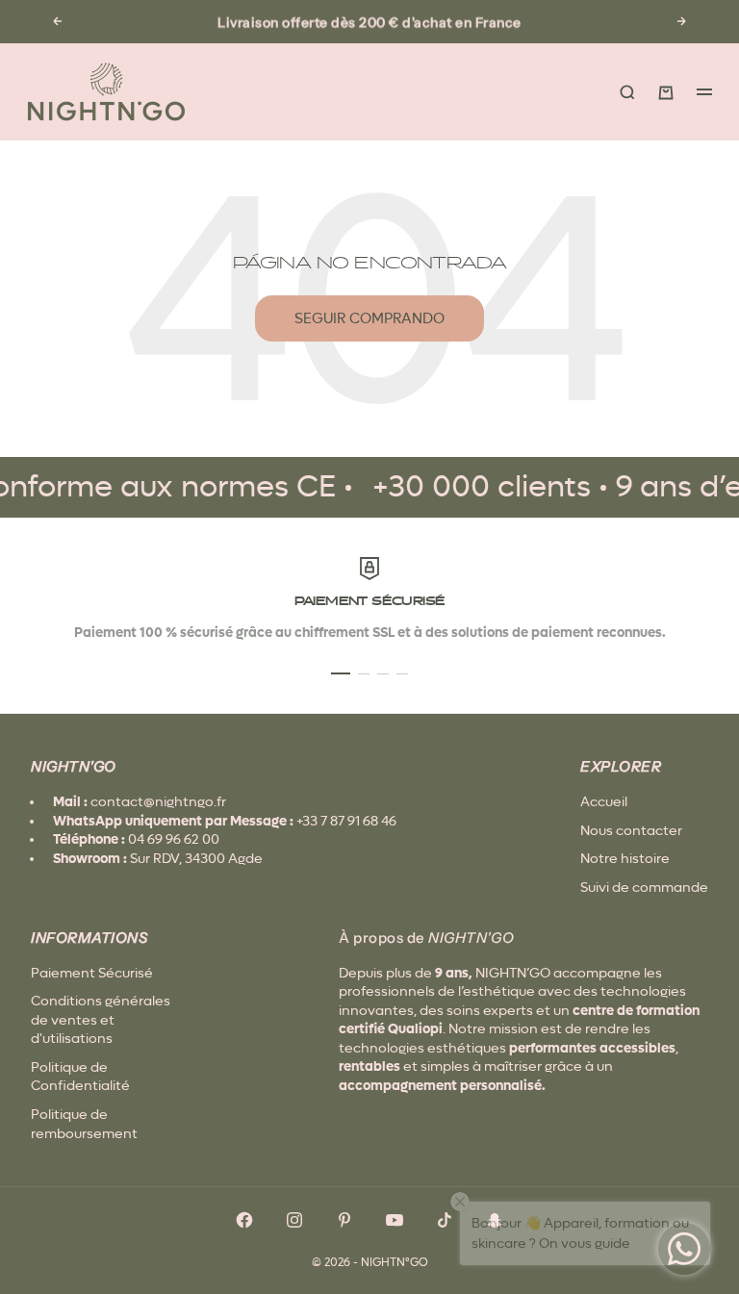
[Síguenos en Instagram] (294, 1220)
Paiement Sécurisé (92, 972)
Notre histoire (625, 858)
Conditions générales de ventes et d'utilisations (100, 1019)
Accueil (603, 801)
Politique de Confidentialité (80, 1076)
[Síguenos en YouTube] (394, 1220)
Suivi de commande (644, 887)
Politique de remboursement (84, 1123)
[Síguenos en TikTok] (444, 1220)
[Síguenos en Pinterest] (344, 1220)
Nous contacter (631, 830)
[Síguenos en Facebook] (244, 1220)
